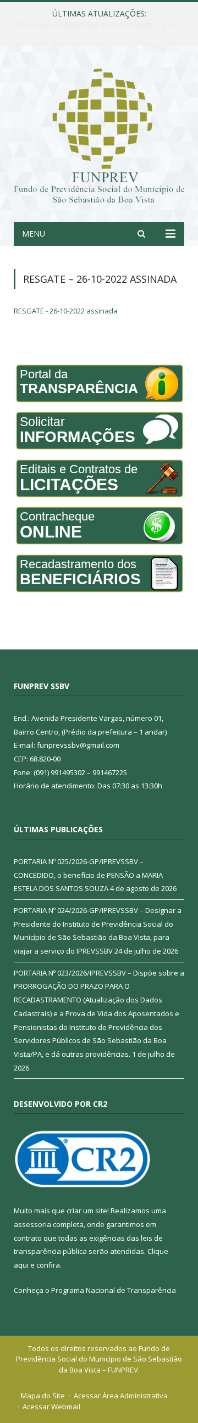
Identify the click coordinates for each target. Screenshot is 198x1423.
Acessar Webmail (51, 1406)
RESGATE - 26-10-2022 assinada (66, 311)
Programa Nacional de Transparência (113, 1290)
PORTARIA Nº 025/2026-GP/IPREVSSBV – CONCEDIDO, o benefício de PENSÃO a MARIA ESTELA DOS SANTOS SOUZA (88, 874)
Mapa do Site (43, 1395)
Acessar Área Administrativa (121, 1395)
